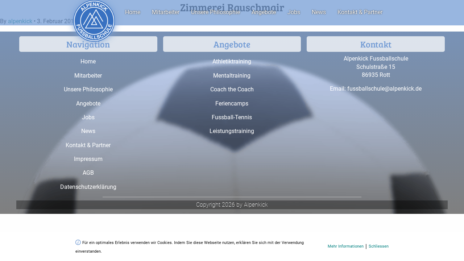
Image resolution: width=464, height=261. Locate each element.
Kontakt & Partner (359, 12)
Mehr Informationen (346, 246)
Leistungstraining (232, 131)
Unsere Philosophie (215, 12)
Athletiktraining (231, 61)
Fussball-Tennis (232, 117)
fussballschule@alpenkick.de (384, 88)
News (319, 12)
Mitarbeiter (165, 12)
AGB (88, 172)
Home (132, 12)
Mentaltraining (231, 75)
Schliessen (379, 246)
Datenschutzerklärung (88, 186)
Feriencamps (231, 103)
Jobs (293, 12)
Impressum (88, 159)
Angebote (264, 12)
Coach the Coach (232, 89)
